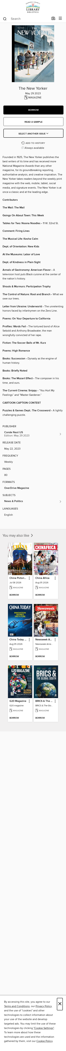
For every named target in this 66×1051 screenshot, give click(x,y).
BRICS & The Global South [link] (44, 701)
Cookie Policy (44, 1041)
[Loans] (53, 19)
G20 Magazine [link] (17, 701)
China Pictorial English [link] (18, 578)
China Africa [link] (42, 578)
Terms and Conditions (17, 1006)
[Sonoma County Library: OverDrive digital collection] (33, 7)
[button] (33, 110)
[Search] (5, 18)
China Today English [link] (18, 639)
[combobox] (26, 19)
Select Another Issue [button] (32, 133)
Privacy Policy (44, 1006)
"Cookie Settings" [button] (44, 1028)
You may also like (16, 535)
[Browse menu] (60, 18)
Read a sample (33, 121)
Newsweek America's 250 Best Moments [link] (44, 639)
